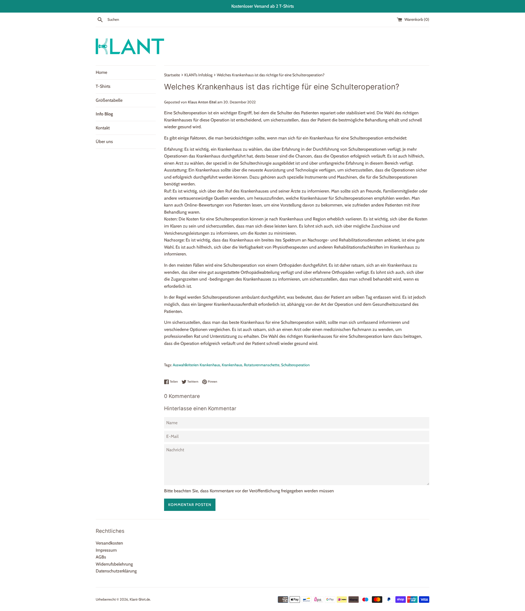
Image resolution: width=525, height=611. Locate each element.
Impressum (106, 550)
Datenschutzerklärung (116, 571)
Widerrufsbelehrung (114, 564)
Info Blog (104, 114)
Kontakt (103, 127)
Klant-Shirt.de (140, 599)
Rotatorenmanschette (261, 365)
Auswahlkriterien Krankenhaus (196, 365)
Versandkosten (109, 543)
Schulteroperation (295, 365)
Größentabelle (109, 100)
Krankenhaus (232, 365)
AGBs (101, 557)
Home (101, 72)
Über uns (104, 141)
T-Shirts (103, 86)
